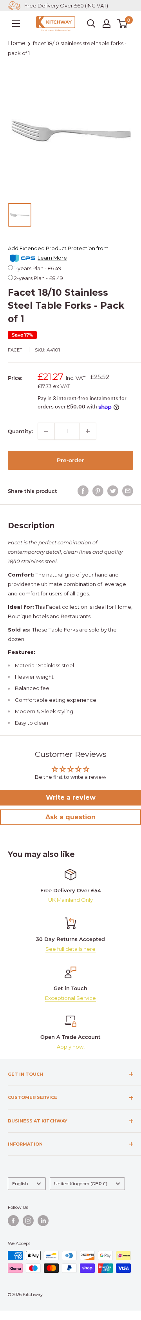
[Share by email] (127, 490)
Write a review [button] (71, 797)
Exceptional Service (70, 998)
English (20, 1183)
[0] (122, 23)
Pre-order (70, 460)
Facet (15, 350)
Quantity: (20, 431)
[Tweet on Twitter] (112, 490)
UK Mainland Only (70, 900)
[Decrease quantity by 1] (46, 431)
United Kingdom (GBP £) (80, 1183)
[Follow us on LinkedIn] (43, 1220)
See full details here (70, 949)
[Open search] (91, 23)
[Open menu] (16, 23)
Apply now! (71, 1047)
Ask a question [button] (70, 817)
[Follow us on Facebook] (13, 1220)
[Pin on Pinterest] (97, 490)
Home (16, 43)
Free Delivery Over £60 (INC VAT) (66, 5)
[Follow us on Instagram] (28, 1220)
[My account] (106, 23)
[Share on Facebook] (83, 490)
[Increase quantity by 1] (88, 431)
